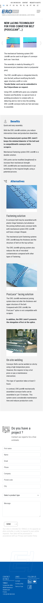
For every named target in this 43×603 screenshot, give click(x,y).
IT (10, 5)
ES (13, 5)
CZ (37, 5)
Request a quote (35, 2)
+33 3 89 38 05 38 (15, 2)
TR (20, 5)
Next (38, 43)
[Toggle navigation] (38, 11)
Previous (4, 43)
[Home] (17, 10)
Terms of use (19, 586)
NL (17, 5)
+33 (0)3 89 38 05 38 (8, 594)
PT (30, 5)
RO (34, 5)
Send (8, 524)
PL (24, 5)
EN (3, 5)
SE (27, 5)
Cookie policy (19, 584)
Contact (25, 2)
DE (7, 5)
